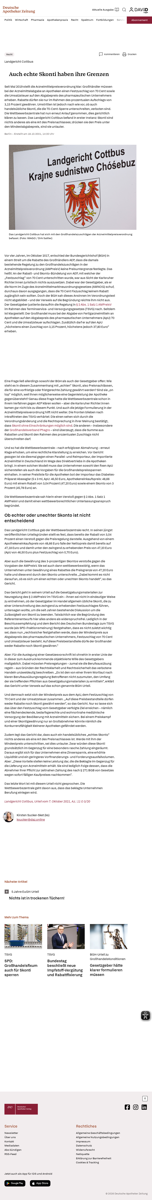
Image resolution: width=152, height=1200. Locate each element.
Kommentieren (112, 54)
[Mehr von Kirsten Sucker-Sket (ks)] (8, 817)
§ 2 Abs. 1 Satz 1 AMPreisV (94, 305)
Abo (139, 20)
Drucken (132, 54)
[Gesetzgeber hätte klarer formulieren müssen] (109, 936)
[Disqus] (70, 1034)
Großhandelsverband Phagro (29, 430)
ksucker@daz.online (31, 819)
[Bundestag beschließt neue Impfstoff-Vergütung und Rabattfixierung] (66, 936)
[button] (19, 9)
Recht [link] (9, 54)
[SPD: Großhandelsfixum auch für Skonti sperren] (23, 936)
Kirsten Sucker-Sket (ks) (33, 815)
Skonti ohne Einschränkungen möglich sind (42, 426)
